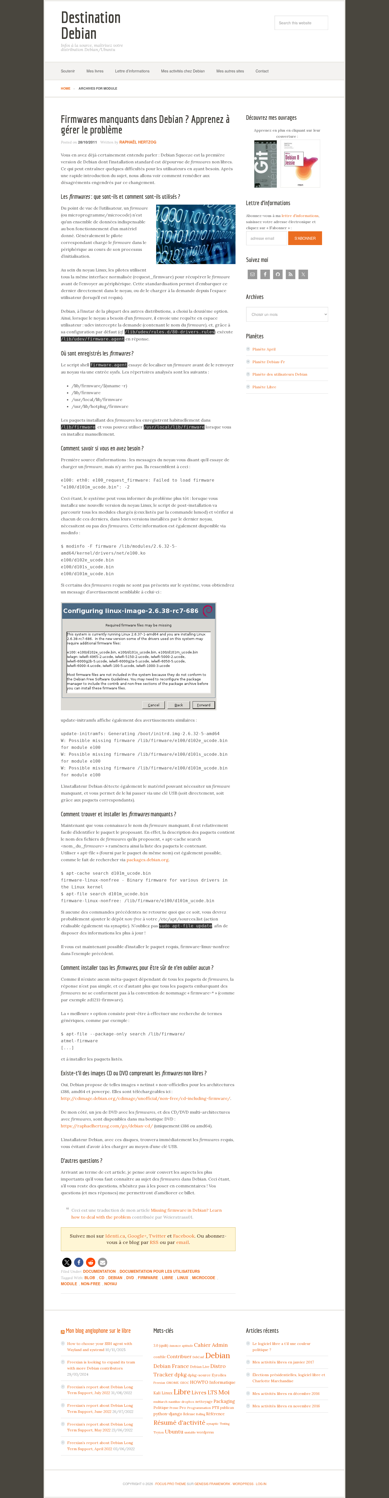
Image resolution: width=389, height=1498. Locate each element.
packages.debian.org (147, 859)
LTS (212, 1392)
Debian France (171, 1366)
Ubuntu (174, 1431)
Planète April (263, 349)
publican (227, 1407)
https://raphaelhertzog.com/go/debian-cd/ (107, 1125)
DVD (130, 1277)
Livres (199, 1392)
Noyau (110, 1283)
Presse (174, 1408)
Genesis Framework (212, 1483)
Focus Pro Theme (170, 1483)
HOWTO (199, 1382)
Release (189, 1414)
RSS (154, 1242)
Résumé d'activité (179, 1422)
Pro (182, 1407)
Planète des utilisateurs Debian (279, 374)
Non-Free (90, 1283)
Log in (261, 1483)
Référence (215, 1413)
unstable (190, 1432)
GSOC (184, 1383)
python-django (167, 1413)
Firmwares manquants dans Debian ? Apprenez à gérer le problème (145, 124)
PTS (215, 1407)
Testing (224, 1424)
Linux (182, 1277)
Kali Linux (163, 1392)
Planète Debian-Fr (268, 361)
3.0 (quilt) (160, 1345)
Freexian (159, 1383)
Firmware (148, 1277)
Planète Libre (264, 387)
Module (69, 1283)
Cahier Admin (211, 1345)
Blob (89, 1277)
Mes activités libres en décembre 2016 (286, 1393)
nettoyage (203, 1401)
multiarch (160, 1402)
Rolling (200, 1414)
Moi (224, 1392)
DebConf (198, 1357)
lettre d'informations (300, 215)
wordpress (205, 1432)
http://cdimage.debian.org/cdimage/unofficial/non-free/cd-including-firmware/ (145, 1098)
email (182, 1242)
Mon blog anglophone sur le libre (98, 1330)
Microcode (203, 1277)
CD (101, 1277)
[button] (66, 1262)
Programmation (199, 1408)
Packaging (224, 1401)
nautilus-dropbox (181, 1402)
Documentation (99, 1271)
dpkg (180, 1374)
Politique (161, 1407)
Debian (115, 1277)
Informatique (222, 1382)
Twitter (157, 1236)
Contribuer (179, 1356)
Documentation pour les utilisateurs (160, 1271)
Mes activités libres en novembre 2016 (286, 1406)
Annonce (175, 1346)
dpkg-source (199, 1375)
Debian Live (199, 1367)
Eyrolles (219, 1375)
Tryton (158, 1432)
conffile (159, 1357)
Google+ (137, 1236)
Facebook (184, 1236)
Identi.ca (115, 1236)
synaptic (212, 1424)
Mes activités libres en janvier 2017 (283, 1362)
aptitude (187, 1346)
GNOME (172, 1383)
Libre (167, 1277)
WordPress (243, 1483)
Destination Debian (91, 25)
